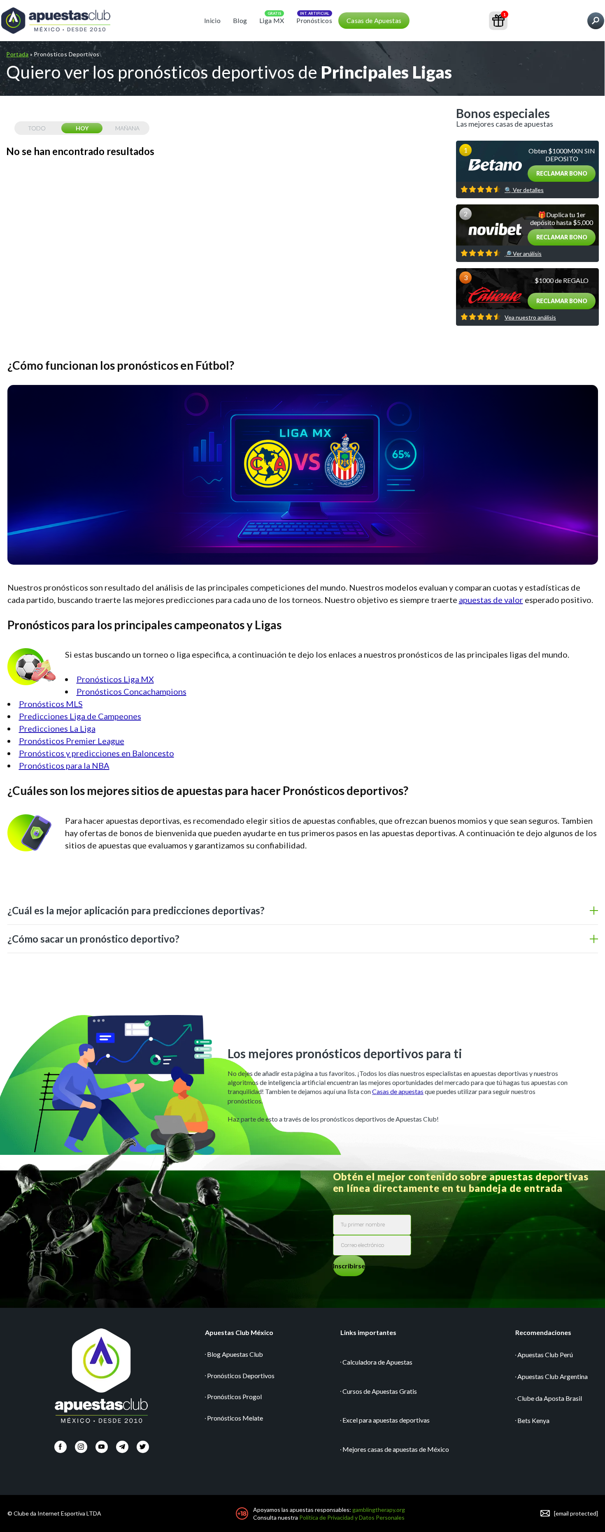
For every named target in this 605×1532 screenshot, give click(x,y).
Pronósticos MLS (51, 704)
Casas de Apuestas (374, 20)
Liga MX (271, 20)
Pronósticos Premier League (71, 741)
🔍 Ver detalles (524, 190)
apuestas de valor (491, 600)
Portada (17, 54)
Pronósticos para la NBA (64, 765)
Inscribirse (349, 1266)
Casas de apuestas (398, 1091)
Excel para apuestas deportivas (386, 1420)
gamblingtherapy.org (378, 1509)
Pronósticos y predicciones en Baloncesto (96, 753)
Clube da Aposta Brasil (549, 1398)
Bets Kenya (533, 1420)
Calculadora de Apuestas (377, 1362)
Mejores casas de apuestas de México (395, 1449)
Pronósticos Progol (234, 1396)
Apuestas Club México (239, 1332)
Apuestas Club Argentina (552, 1376)
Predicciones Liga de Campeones (80, 716)
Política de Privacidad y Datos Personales (352, 1517)
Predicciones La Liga (57, 728)
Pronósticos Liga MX (115, 679)
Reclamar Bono (561, 173)
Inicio (212, 20)
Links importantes (368, 1332)
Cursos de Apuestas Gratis (379, 1391)
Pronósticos (314, 20)
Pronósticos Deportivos (241, 1375)
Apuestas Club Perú (545, 1354)
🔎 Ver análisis (523, 253)
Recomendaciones (543, 1332)
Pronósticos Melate (235, 1418)
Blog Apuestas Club (235, 1354)
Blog (240, 20)
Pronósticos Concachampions (131, 691)
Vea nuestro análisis (530, 317)
